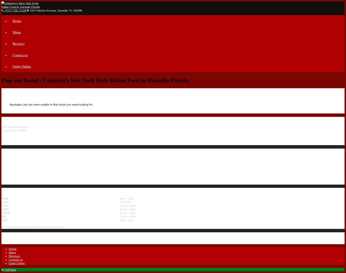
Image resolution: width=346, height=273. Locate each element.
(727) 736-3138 (15, 10)
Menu (17, 32)
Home (17, 21)
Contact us (20, 55)
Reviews (19, 43)
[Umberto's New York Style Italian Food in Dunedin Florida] (21, 7)
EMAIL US (8, 143)
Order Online (22, 66)
